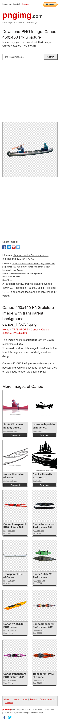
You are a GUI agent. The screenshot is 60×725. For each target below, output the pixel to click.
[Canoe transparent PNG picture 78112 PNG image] (15, 655)
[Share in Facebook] (4, 247)
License (16, 699)
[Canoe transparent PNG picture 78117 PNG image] (44, 505)
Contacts (9, 702)
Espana (25, 3)
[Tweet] (18, 247)
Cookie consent (47, 699)
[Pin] (14, 247)
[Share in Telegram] (9, 247)
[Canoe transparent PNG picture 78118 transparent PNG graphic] (15, 505)
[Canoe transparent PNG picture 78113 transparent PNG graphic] (44, 605)
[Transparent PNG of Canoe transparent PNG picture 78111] (44, 655)
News (24, 699)
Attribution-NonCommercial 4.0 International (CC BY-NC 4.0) (25, 256)
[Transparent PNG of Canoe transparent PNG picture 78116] (15, 555)
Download (15, 435)
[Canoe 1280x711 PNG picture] (44, 555)
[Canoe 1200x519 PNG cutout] (15, 606)
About (6, 699)
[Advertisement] (30, 92)
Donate (33, 699)
